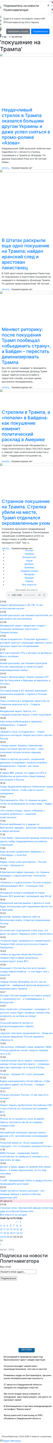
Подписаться (40, 31)
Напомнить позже (18, 31)
